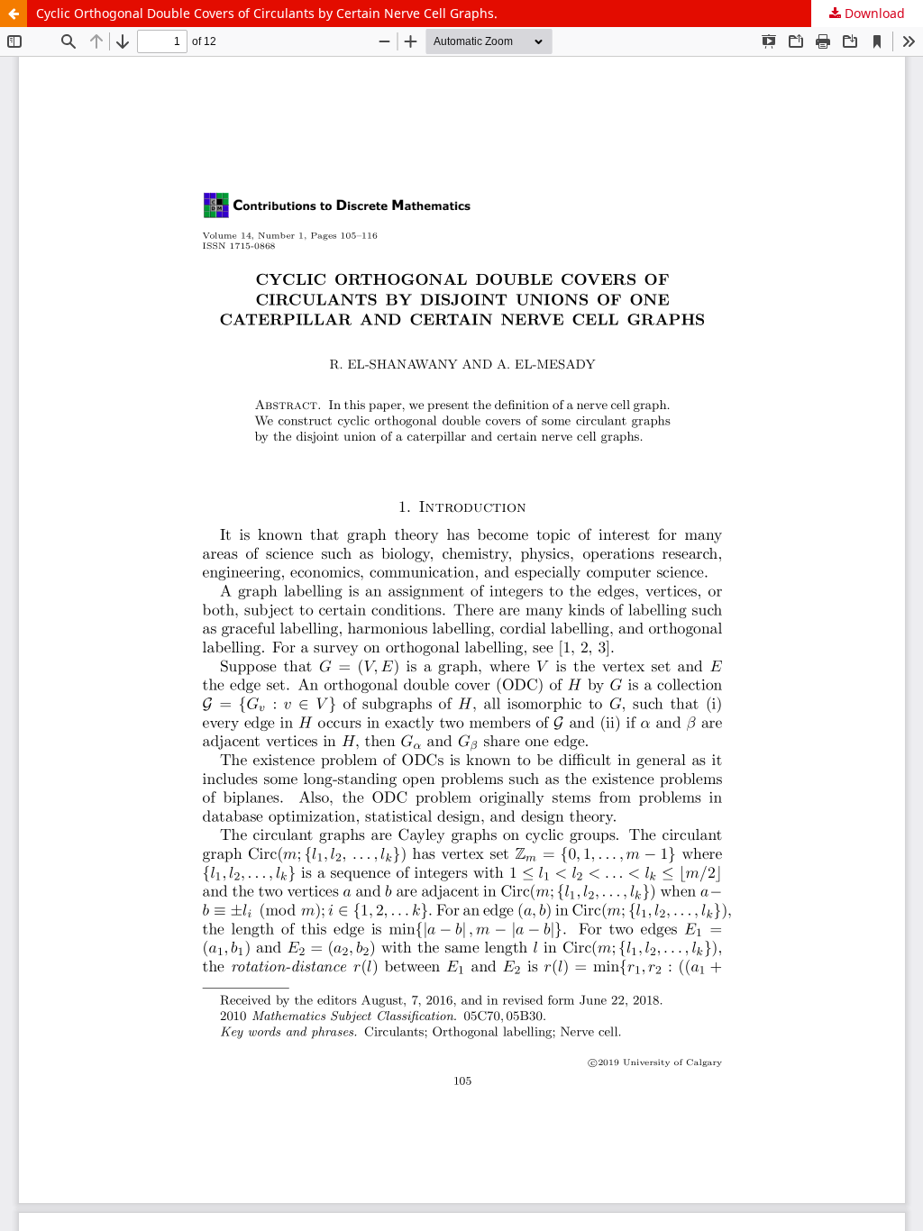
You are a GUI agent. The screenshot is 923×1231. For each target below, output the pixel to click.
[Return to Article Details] (13, 13)
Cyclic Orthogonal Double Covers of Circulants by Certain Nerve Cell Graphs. (267, 13)
